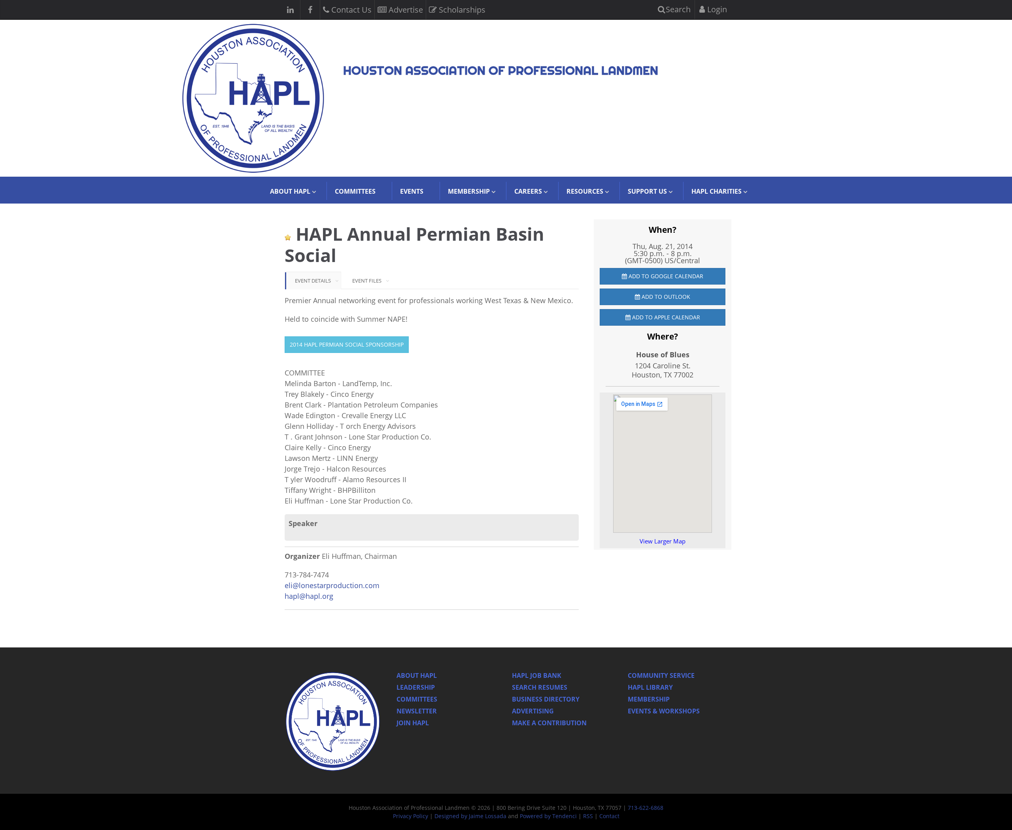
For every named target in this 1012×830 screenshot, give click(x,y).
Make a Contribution (549, 723)
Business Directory (546, 699)
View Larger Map (662, 541)
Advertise (405, 9)
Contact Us (350, 9)
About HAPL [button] (290, 191)
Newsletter (416, 711)
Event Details (313, 280)
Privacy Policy (410, 816)
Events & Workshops (664, 711)
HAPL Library (650, 687)
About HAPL (416, 675)
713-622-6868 (645, 807)
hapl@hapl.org (309, 596)
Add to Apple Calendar (665, 317)
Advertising (533, 711)
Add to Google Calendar (665, 276)
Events (411, 191)
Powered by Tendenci (548, 816)
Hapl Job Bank (536, 675)
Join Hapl (412, 723)
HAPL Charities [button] (716, 191)
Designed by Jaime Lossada (470, 816)
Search (677, 9)
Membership (649, 699)
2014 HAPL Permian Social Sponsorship (347, 344)
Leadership (415, 687)
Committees (355, 191)
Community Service (661, 675)
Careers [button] (528, 191)
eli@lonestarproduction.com (332, 585)
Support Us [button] (647, 191)
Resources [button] (584, 191)
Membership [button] (469, 191)
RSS (588, 816)
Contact (609, 816)
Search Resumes (539, 687)
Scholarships (461, 9)
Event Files (366, 280)
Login (716, 9)
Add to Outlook (665, 296)
